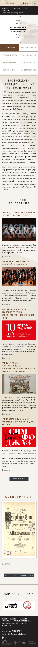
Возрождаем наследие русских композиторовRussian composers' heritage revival (16, 11)
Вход (26, 3)
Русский (6, 3)
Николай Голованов (28, 48)
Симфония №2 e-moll (19, 497)
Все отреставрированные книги (19, 575)
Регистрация (32, 3)
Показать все (19, 479)
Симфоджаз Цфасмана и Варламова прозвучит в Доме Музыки (18, 422)
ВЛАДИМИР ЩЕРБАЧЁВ (28, 70)
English (12, 3)
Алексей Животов (28, 63)
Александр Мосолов (9, 55)
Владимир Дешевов (9, 63)
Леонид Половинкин (28, 55)
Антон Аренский (9, 48)
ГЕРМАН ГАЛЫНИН (9, 70)
